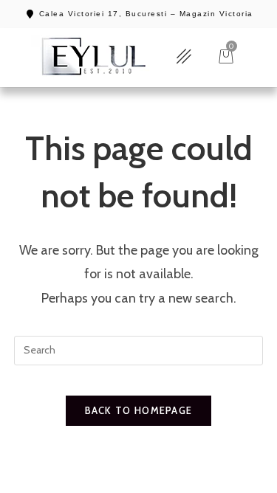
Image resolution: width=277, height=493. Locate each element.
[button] (183, 57)
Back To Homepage (139, 410)
